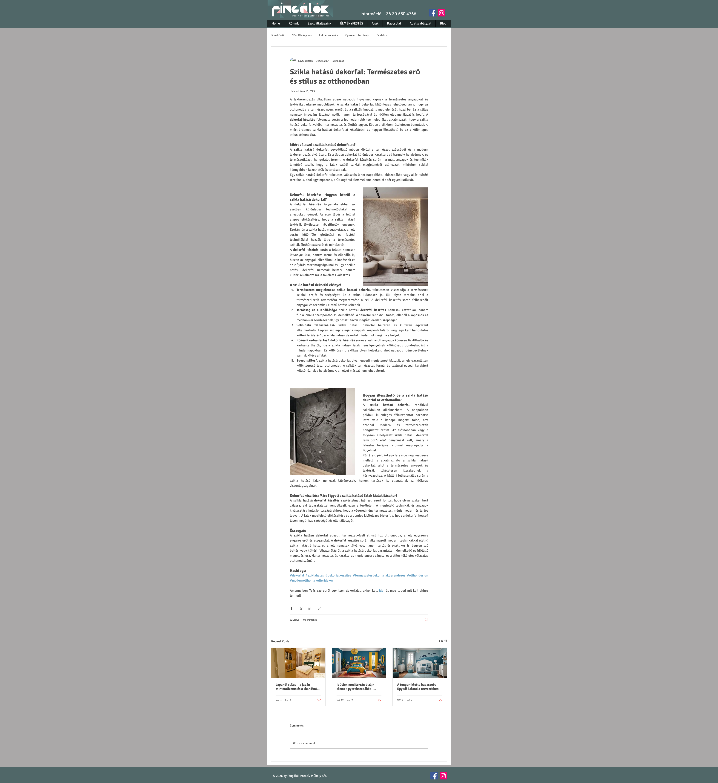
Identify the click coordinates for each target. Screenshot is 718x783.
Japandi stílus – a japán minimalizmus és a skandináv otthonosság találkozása (297, 687)
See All (443, 640)
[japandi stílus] (298, 663)
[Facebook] (432, 12)
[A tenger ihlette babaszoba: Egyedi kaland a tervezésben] (420, 663)
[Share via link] (319, 608)
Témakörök (277, 35)
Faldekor (382, 35)
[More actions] (426, 61)
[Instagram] (441, 12)
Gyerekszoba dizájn (357, 35)
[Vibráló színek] (359, 663)
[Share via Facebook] (291, 608)
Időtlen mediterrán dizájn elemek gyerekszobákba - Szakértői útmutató (355, 687)
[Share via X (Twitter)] (301, 608)
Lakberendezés (328, 35)
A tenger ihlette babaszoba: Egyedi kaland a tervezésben (418, 687)
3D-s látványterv (302, 35)
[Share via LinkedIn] (310, 608)
